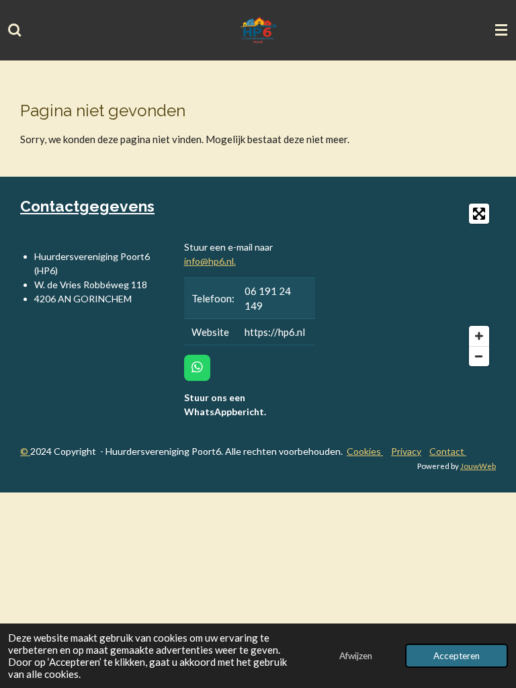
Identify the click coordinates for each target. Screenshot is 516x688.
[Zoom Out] (479, 356)
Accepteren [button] (456, 655)
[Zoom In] (479, 336)
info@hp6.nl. (210, 261)
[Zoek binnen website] (15, 30)
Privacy (406, 451)
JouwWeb (478, 465)
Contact (447, 451)
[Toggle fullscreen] (479, 214)
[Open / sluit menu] (501, 30)
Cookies (365, 451)
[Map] (413, 285)
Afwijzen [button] (355, 655)
